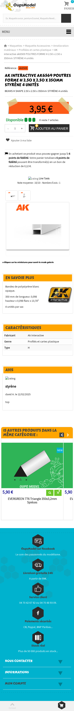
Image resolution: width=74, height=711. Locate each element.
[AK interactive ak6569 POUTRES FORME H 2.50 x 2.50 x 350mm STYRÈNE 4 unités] (11, 195)
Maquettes (16, 45)
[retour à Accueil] (5, 45)
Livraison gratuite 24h (38, 573)
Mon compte (15, 683)
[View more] (49, 493)
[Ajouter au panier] (58, 493)
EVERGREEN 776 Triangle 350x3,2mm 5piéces (32, 500)
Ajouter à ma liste (21, 140)
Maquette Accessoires (37, 45)
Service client (38, 597)
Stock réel (38, 646)
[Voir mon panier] (61, 705)
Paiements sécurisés (38, 621)
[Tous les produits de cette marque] (59, 294)
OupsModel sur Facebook (38, 549)
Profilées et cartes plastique (35, 50)
